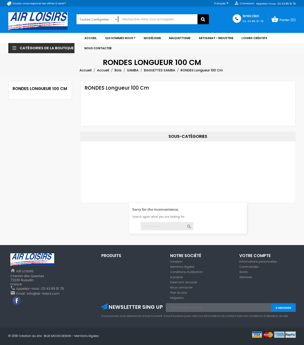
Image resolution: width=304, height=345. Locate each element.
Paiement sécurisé (183, 282)
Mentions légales (182, 267)
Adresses (245, 277)
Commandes (249, 267)
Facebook (17, 300)
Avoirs (243, 272)
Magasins (177, 298)
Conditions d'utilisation (186, 272)
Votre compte (255, 255)
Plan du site (178, 293)
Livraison (176, 262)
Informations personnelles (258, 262)
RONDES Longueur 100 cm (40, 88)
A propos (176, 277)
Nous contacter (181, 287)
